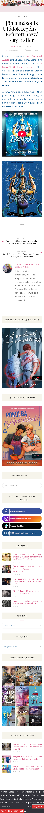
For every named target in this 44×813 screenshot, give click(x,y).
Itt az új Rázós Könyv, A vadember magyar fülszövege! (27, 592)
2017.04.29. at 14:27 (26, 46)
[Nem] (25, 811)
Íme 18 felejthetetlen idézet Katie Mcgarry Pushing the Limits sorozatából (27, 569)
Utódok (22, 225)
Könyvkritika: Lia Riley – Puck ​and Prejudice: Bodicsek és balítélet (27, 757)
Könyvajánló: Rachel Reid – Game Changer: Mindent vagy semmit (27, 767)
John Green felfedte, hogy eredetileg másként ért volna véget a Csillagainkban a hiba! (27, 556)
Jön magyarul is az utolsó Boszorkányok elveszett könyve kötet (27, 581)
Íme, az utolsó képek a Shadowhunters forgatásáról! (27, 602)
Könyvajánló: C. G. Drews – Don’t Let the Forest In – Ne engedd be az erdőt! (27, 746)
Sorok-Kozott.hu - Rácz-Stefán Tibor (23, 50)
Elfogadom (38, 806)
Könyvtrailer (22, 16)
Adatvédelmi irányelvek (12, 810)
